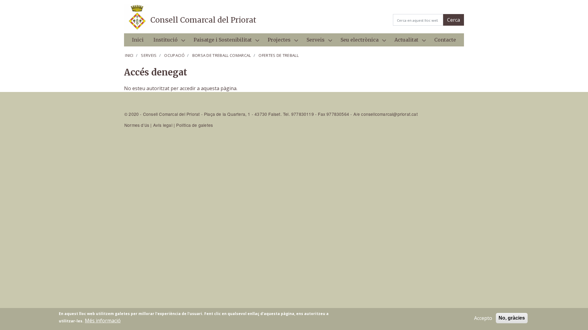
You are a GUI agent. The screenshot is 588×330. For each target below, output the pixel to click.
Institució (163, 41)
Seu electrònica (357, 41)
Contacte (445, 40)
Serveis (313, 41)
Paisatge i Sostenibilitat (220, 41)
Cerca (453, 19)
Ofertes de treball (278, 55)
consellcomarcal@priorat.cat (389, 114)
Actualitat (404, 41)
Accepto (483, 318)
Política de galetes (194, 125)
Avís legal (162, 125)
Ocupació (174, 55)
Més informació (103, 320)
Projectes (277, 41)
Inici (138, 40)
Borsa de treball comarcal (221, 55)
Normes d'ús (136, 125)
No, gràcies (512, 318)
